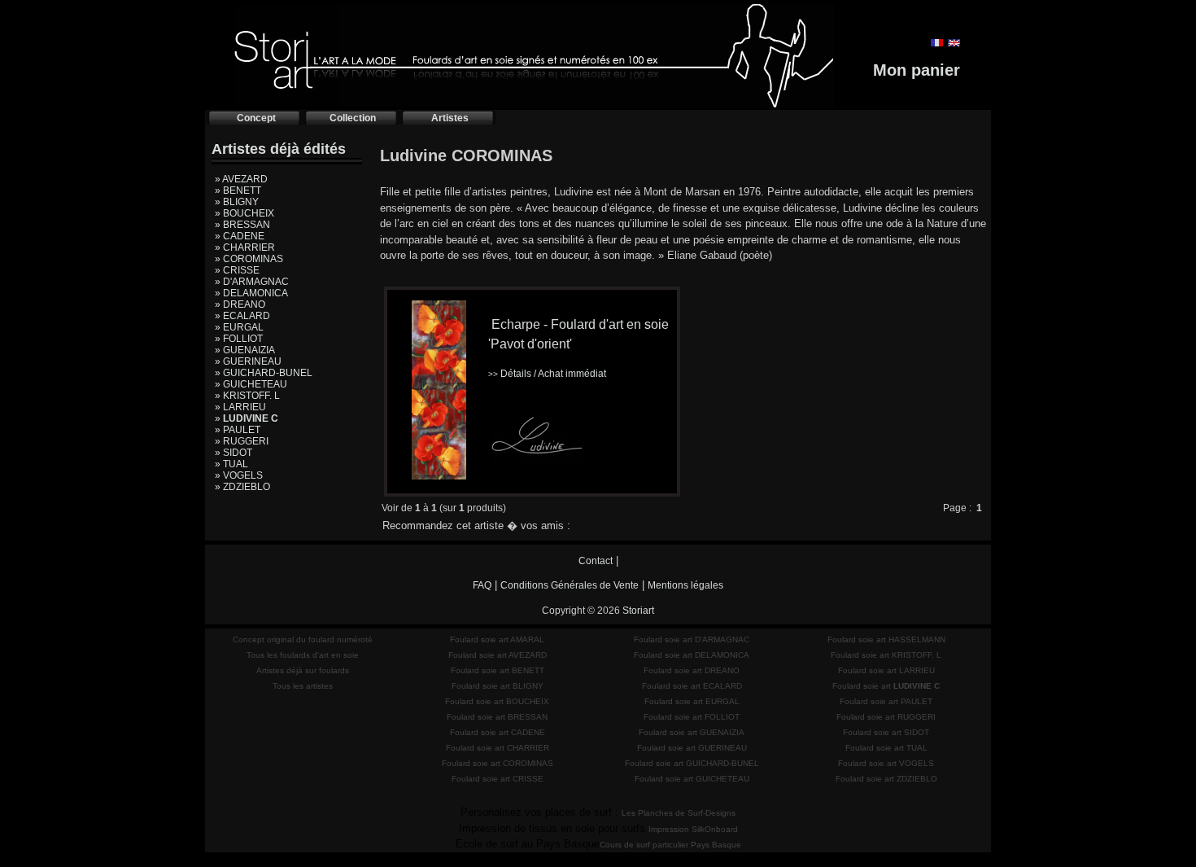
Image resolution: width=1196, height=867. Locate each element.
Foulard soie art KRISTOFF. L (886, 654)
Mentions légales (685, 585)
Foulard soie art (886, 685)
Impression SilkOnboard (693, 829)
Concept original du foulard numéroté (303, 639)
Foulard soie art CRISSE (497, 778)
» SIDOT (233, 452)
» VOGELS (239, 475)
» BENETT (238, 190)
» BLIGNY (237, 202)
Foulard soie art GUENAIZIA (691, 732)
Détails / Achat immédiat (547, 373)
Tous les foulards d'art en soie (303, 654)
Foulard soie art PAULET (886, 701)
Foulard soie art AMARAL (497, 639)
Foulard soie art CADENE (497, 732)
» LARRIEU (240, 407)
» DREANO (240, 304)
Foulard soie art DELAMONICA (691, 654)
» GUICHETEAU (251, 384)
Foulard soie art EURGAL (692, 701)
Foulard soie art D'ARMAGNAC (691, 639)
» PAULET (237, 430)
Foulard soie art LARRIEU (886, 670)
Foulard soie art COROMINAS (497, 763)
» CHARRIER (245, 247)
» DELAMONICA (251, 293)
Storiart (638, 610)
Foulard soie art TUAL (886, 747)
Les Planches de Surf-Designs (678, 812)
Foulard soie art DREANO (692, 670)
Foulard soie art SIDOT (886, 732)
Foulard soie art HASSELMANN (886, 639)
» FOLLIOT (239, 338)
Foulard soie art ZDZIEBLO (886, 778)
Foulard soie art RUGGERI (886, 716)
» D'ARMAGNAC (252, 281)
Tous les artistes (303, 685)
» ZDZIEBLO (242, 487)
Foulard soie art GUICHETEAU (692, 778)
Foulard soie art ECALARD (692, 685)
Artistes (450, 118)
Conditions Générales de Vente (569, 585)
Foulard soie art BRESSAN (497, 716)
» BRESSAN (242, 224)
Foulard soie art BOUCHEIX (497, 701)
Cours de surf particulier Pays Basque (670, 844)
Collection (353, 118)
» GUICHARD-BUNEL (263, 373)
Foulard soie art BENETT (497, 670)
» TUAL (231, 464)
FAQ (482, 585)
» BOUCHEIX (244, 213)
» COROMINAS (249, 259)
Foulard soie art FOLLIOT (692, 716)
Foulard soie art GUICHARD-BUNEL (692, 763)
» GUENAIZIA (245, 350)
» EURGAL (239, 327)
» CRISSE (237, 270)
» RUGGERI (241, 441)
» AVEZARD (241, 179)
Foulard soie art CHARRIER (497, 747)
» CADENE (239, 236)
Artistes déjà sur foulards (302, 670)
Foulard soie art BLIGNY (497, 685)
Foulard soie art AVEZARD (497, 654)
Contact (595, 561)
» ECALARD (242, 316)
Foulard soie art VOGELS (886, 763)
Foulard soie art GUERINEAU (692, 747)
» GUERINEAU (248, 361)
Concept (256, 118)
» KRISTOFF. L (247, 395)
